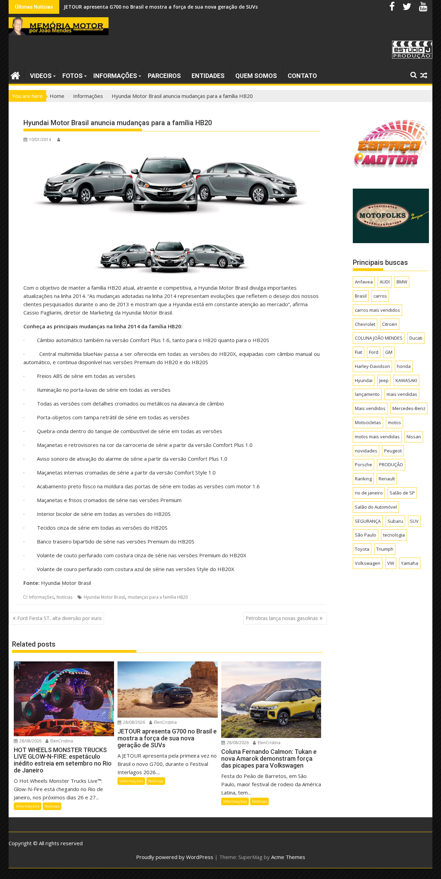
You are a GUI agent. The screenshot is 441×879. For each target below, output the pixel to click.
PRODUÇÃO (391, 464)
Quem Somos (256, 75)
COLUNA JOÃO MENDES (378, 338)
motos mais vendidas (377, 436)
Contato (302, 75)
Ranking (363, 479)
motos (394, 422)
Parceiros (164, 75)
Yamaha (409, 563)
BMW (402, 282)
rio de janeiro (369, 493)
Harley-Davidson (372, 366)
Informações (115, 75)
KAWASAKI (406, 380)
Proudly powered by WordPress (174, 856)
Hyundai (363, 380)
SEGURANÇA (368, 521)
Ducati (415, 338)
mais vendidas (402, 394)
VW (390, 563)
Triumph (384, 549)
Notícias (64, 597)
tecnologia (394, 535)
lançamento (367, 394)
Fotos (72, 75)
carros (380, 296)
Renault (387, 479)
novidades (366, 451)
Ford (373, 352)
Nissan (414, 436)
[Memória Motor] (15, 74)
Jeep (384, 380)
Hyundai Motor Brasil (104, 597)
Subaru (395, 521)
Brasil (361, 296)
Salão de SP (402, 493)
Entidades (208, 75)
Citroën (389, 324)
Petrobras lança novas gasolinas (282, 618)
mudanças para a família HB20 (158, 597)
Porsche (363, 464)
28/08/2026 (29, 741)
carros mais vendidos (377, 310)
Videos (41, 75)
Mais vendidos (370, 408)
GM (388, 352)
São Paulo (365, 535)
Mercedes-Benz (408, 408)
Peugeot (393, 451)
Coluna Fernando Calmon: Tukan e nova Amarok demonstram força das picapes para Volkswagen (182, 6)
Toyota (362, 549)
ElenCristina (61, 741)
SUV (414, 521)
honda (404, 366)
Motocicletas (368, 422)
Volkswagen (367, 563)
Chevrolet (365, 324)
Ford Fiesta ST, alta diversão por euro (59, 618)
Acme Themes (288, 856)
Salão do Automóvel (376, 507)
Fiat (358, 352)
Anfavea (364, 282)
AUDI (385, 282)
